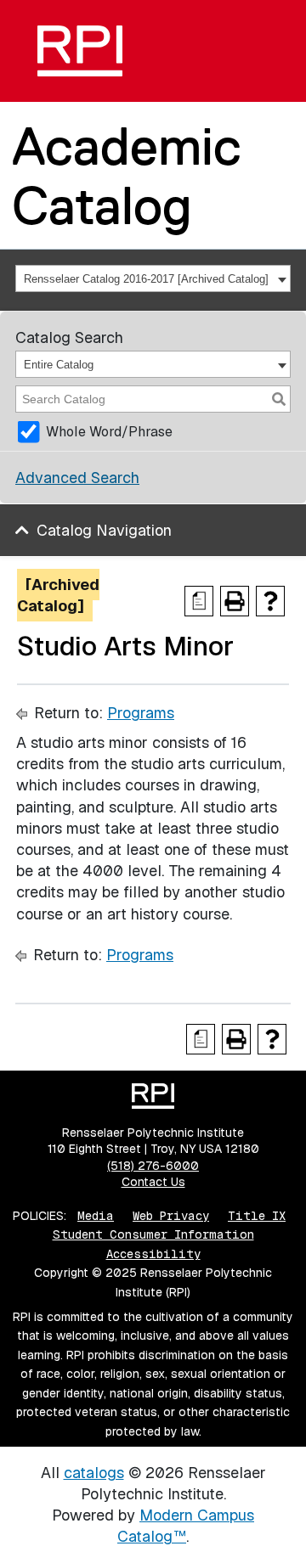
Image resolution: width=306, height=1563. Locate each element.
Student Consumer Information (153, 1234)
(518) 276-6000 (153, 1165)
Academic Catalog (126, 175)
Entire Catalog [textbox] (59, 364)
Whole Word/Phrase (109, 432)
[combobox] (153, 278)
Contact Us (153, 1181)
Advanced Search (77, 477)
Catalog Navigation (104, 530)
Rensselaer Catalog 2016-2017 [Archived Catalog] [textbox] (146, 279)
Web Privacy (171, 1215)
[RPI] (80, 51)
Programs (140, 712)
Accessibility (153, 1254)
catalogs (94, 1472)
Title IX (257, 1215)
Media (95, 1215)
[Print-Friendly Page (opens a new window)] (234, 601)
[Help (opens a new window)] (270, 601)
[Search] (279, 399)
